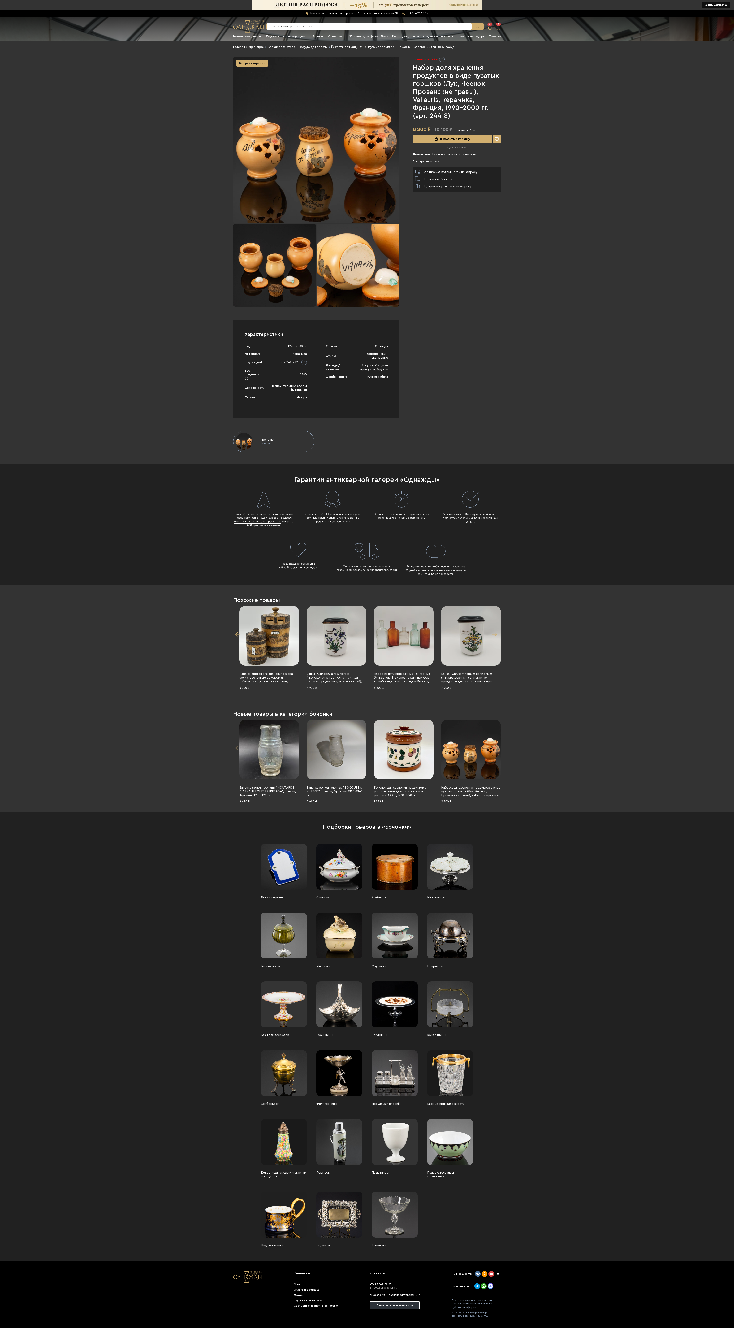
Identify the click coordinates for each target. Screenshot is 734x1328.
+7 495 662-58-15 (380, 1284)
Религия (318, 36)
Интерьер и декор (296, 36)
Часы (385, 36)
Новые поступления (247, 36)
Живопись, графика (363, 36)
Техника (495, 36)
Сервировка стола (281, 47)
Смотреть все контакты (394, 1305)
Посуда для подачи (313, 47)
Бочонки (404, 47)
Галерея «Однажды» (248, 47)
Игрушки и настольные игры (443, 36)
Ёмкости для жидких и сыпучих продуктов (362, 47)
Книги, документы (405, 36)
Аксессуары (476, 36)
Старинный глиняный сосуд (434, 47)
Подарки (272, 36)
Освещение (336, 36)
